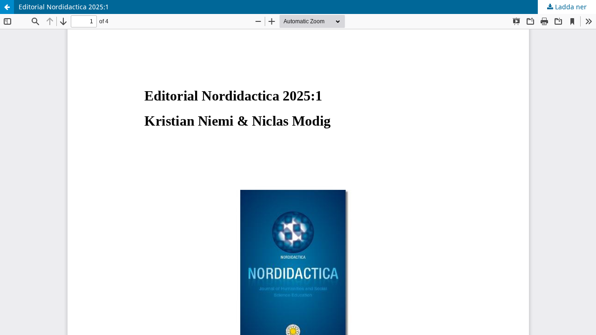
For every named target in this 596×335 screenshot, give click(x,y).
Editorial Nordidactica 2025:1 (64, 6)
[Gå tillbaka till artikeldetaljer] (7, 7)
